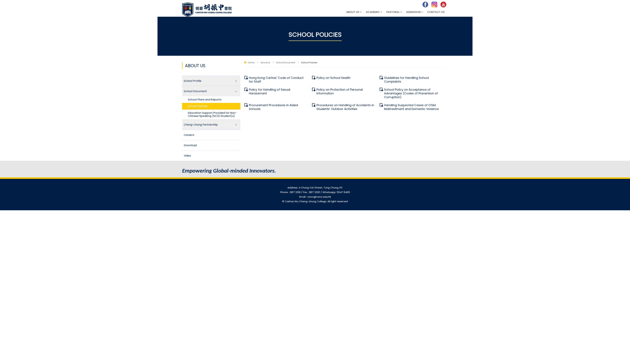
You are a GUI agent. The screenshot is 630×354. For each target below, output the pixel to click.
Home (251, 62)
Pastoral (393, 12)
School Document (285, 62)
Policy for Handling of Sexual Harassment (269, 91)
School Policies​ (197, 106)
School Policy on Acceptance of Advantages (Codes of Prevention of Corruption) (411, 93)
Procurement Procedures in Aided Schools (273, 107)
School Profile (192, 81)
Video (187, 155)
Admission (413, 12)
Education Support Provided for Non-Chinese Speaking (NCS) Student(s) (212, 114)
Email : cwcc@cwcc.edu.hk (315, 196)
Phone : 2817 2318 (290, 192)
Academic (373, 12)
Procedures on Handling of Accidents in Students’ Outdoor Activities (345, 107)
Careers (189, 135)
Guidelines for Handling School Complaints (406, 80)
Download (190, 145)
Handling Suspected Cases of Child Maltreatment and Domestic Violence (411, 107)
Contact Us (436, 12)
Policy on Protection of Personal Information (339, 91)
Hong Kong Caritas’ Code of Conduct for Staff (276, 80)
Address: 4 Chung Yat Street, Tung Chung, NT (315, 187)
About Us (352, 12)
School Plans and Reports (204, 99)
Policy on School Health (333, 78)
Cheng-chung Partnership (201, 125)
